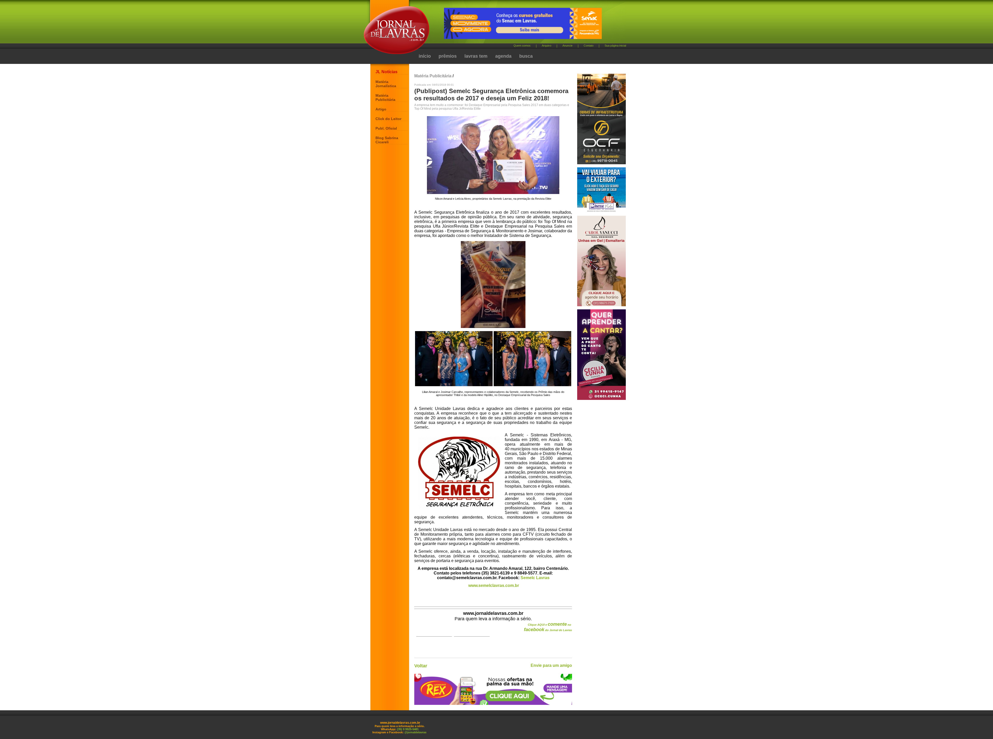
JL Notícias (386, 72)
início (425, 56)
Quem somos (522, 45)
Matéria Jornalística (385, 84)
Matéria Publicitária (385, 97)
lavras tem (475, 56)
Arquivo (546, 45)
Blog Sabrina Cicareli (386, 140)
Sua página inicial (615, 45)
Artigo (380, 109)
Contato (588, 45)
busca (526, 56)
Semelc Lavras (535, 578)
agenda (503, 56)
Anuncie (567, 45)
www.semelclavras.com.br (493, 585)
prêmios (448, 56)
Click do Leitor (388, 119)
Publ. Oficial (386, 128)
